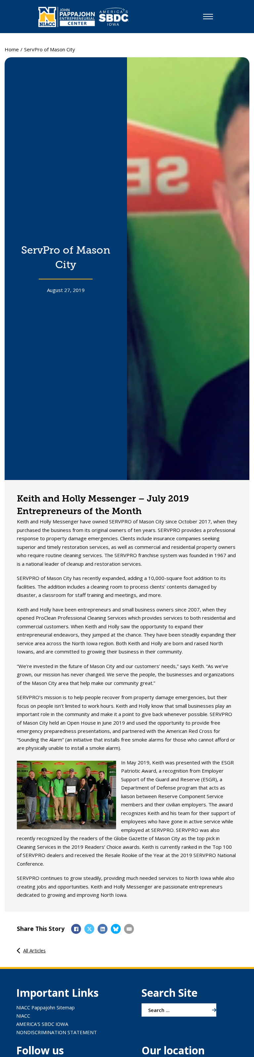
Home (12, 49)
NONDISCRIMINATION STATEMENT (56, 1032)
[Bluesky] (116, 929)
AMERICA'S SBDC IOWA (42, 1024)
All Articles (34, 950)
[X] (89, 929)
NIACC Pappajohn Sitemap (45, 1007)
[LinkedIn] (102, 929)
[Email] (129, 929)
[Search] (214, 1010)
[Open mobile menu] (208, 16)
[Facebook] (76, 929)
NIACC (23, 1015)
